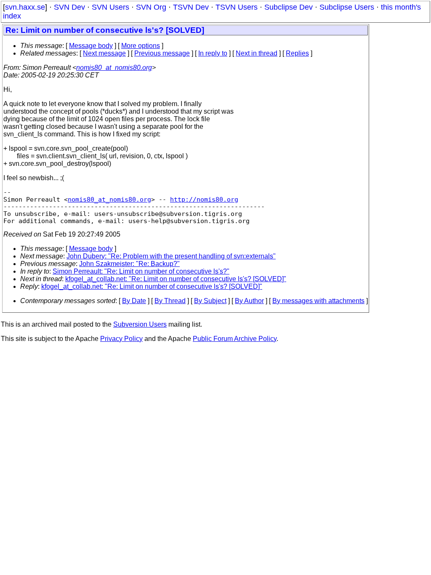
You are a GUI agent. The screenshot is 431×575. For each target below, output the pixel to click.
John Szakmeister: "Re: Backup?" (129, 263)
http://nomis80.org (204, 199)
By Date (134, 300)
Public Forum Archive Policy (235, 338)
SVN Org (151, 7)
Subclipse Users (346, 7)
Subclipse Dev (288, 7)
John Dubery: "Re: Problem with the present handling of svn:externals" (171, 256)
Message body (91, 45)
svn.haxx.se (25, 7)
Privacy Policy (121, 338)
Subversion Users (140, 324)
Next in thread (256, 53)
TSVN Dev (191, 7)
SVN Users (110, 7)
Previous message (162, 53)
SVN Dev (69, 7)
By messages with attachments (318, 300)
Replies (297, 53)
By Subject (210, 300)
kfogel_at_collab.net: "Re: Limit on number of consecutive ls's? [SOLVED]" (175, 278)
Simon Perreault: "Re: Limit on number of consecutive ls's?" (141, 271)
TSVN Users (237, 7)
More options (140, 45)
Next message (104, 53)
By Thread (170, 300)
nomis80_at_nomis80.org (114, 67)
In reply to (212, 53)
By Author (249, 300)
